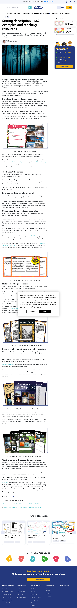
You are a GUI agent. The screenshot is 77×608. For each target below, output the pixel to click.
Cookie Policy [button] (28, 304)
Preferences (32, 311)
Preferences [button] (36, 307)
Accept (44, 311)
